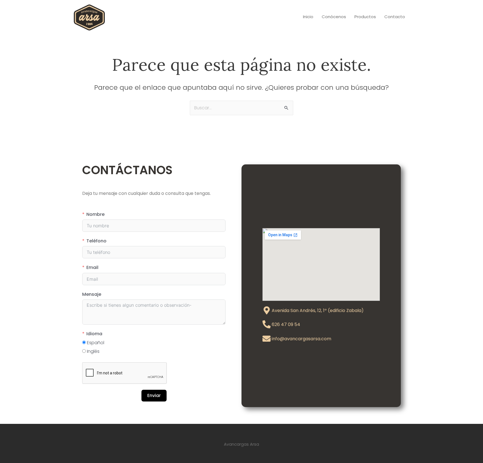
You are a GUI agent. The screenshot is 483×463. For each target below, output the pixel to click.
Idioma (94, 333)
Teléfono (96, 241)
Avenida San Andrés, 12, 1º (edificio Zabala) (318, 310)
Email (92, 267)
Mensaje (91, 294)
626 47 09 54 (286, 324)
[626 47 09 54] (266, 324)
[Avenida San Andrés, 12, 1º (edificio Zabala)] (266, 310)
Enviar (154, 395)
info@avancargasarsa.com (301, 339)
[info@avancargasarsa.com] (266, 339)
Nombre (95, 214)
